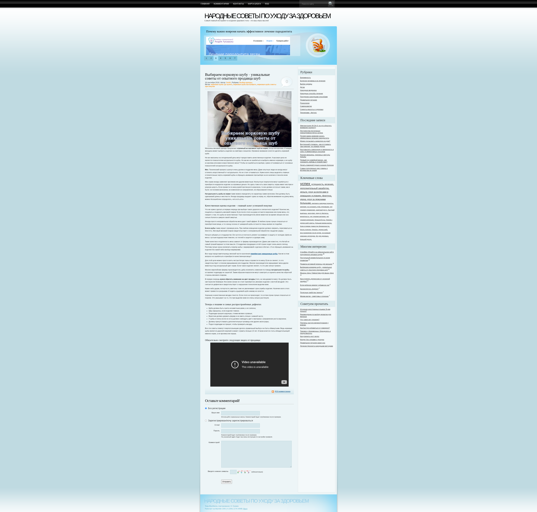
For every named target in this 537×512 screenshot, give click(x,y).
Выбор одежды (245, 83)
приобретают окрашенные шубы (264, 254)
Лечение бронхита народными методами (316, 346)
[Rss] (318, 45)
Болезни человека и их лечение (312, 81)
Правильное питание (308, 100)
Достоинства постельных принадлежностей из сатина (311, 132)
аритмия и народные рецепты (322, 203)
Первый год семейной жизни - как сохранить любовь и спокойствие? (313, 161)
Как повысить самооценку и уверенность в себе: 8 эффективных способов (317, 151)
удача (303, 199)
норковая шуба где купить (221, 84)
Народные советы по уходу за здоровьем (267, 16)
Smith (228, 83)
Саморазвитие (306, 106)
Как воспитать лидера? (309, 289)
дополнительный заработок (314, 188)
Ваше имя (216, 413)
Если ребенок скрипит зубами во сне (314, 285)
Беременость (305, 78)
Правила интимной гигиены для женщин (316, 264)
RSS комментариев (282, 391)
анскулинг (311, 213)
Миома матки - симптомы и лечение (314, 296)
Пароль (217, 431)
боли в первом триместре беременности (314, 226)
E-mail (217, 425)
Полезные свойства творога (311, 293)
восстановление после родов (310, 233)
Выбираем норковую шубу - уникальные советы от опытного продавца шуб (237, 76)
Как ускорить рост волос (309, 336)
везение (329, 184)
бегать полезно (305, 229)
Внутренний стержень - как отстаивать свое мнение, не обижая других (315, 145)
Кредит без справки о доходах (312, 340)
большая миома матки (323, 223)
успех (305, 184)
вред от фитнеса (322, 213)
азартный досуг (321, 210)
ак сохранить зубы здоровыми (318, 207)
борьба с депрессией (319, 229)
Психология (304, 103)
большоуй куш (320, 220)
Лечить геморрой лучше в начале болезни (317, 165)
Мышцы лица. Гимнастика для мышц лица (317, 273)
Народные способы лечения (311, 94)
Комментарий (214, 442)
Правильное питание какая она (312, 343)
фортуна (326, 195)
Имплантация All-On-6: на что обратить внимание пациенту (316, 127)
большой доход (305, 239)
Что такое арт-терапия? (309, 320)
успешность (317, 184)
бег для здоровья (322, 236)
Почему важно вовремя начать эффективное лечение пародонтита (249, 31)
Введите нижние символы (218, 471)
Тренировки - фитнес (308, 113)
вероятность (304, 216)
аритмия (303, 207)
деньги (303, 192)
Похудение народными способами (314, 97)
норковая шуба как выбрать (244, 84)
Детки (302, 87)
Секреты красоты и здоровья (311, 109)
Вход (245, 509)
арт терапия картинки (317, 216)
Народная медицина (308, 90)
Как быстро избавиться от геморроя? (315, 328)
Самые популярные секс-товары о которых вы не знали (314, 169)
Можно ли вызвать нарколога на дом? (315, 141)
